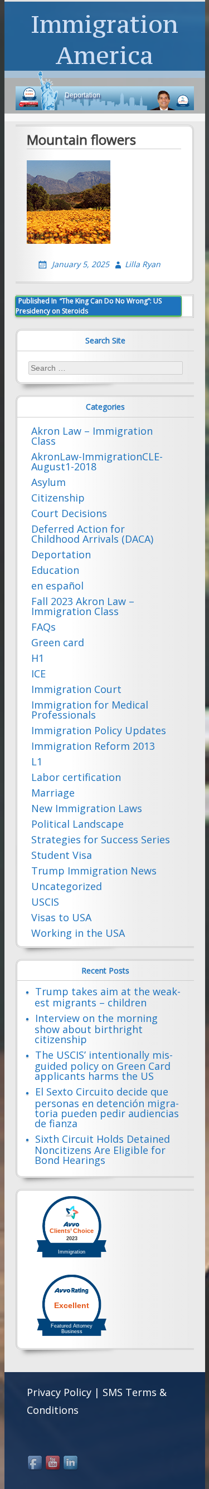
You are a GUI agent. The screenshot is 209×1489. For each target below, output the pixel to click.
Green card (57, 642)
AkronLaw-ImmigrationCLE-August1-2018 (97, 461)
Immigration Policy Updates (98, 730)
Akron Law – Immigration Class (92, 436)
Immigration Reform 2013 (93, 746)
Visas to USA (61, 917)
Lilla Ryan (143, 264)
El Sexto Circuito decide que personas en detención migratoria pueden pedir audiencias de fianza (107, 1107)
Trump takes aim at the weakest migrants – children (108, 997)
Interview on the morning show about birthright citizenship (96, 1028)
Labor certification (76, 777)
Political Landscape (77, 824)
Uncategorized (66, 886)
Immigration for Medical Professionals (89, 709)
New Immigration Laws (86, 808)
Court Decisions (69, 513)
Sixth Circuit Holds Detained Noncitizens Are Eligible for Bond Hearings (102, 1149)
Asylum (48, 482)
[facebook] (36, 1463)
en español (57, 585)
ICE (38, 673)
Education (55, 570)
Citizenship (58, 497)
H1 (37, 658)
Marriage (53, 792)
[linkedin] (71, 1463)
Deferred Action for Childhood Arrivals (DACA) (92, 534)
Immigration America (104, 39)
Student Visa (61, 855)
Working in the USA (78, 933)
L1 (36, 761)
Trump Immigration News (94, 870)
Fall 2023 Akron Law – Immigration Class (82, 606)
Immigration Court (76, 689)
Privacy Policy (59, 1392)
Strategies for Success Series (100, 839)
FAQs (43, 626)
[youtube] (53, 1463)
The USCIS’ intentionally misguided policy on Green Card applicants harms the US (104, 1065)
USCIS (45, 901)
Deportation (61, 554)
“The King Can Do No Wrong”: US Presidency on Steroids (89, 306)
